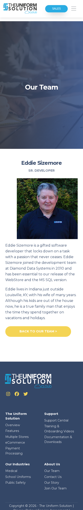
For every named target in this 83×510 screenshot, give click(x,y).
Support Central (56, 420)
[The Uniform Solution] (20, 9)
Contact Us (53, 477)
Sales (56, 8)
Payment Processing (14, 450)
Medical (11, 471)
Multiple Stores (17, 437)
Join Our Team (55, 488)
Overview (12, 425)
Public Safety (15, 483)
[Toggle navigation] (73, 9)
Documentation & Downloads (58, 439)
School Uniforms (18, 477)
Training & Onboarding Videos (59, 428)
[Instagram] (8, 394)
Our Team (52, 471)
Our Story (51, 483)
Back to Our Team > (38, 331)
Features (12, 431)
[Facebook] (17, 394)
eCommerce (15, 443)
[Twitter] (25, 394)
